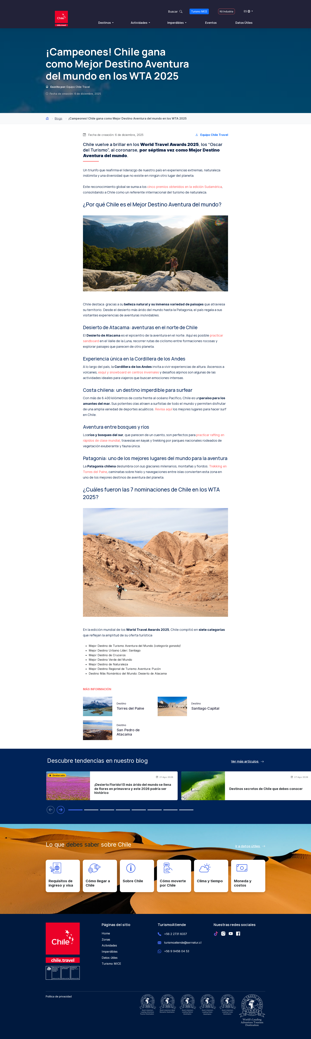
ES (245, 11)
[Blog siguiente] (61, 810)
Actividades (139, 23)
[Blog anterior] (51, 810)
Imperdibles (175, 23)
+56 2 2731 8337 (175, 934)
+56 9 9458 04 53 (176, 951)
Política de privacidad (59, 996)
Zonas (106, 939)
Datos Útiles (244, 23)
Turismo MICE (199, 11)
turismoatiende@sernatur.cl (182, 942)
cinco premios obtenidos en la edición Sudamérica (184, 187)
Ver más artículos (245, 761)
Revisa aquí (163, 409)
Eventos (211, 23)
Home (106, 933)
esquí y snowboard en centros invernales (128, 372)
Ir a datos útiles (248, 846)
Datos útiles (110, 957)
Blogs (58, 118)
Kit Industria (226, 11)
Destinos (104, 23)
